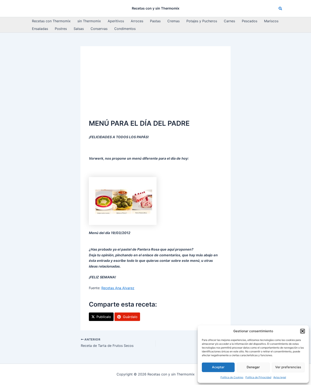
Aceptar (218, 367)
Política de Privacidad (258, 377)
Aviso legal (279, 377)
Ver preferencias (288, 367)
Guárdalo (130, 317)
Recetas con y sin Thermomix (155, 8)
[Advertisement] (155, 86)
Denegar (253, 367)
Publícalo (103, 317)
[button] (302, 331)
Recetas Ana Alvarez (117, 288)
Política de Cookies (231, 377)
